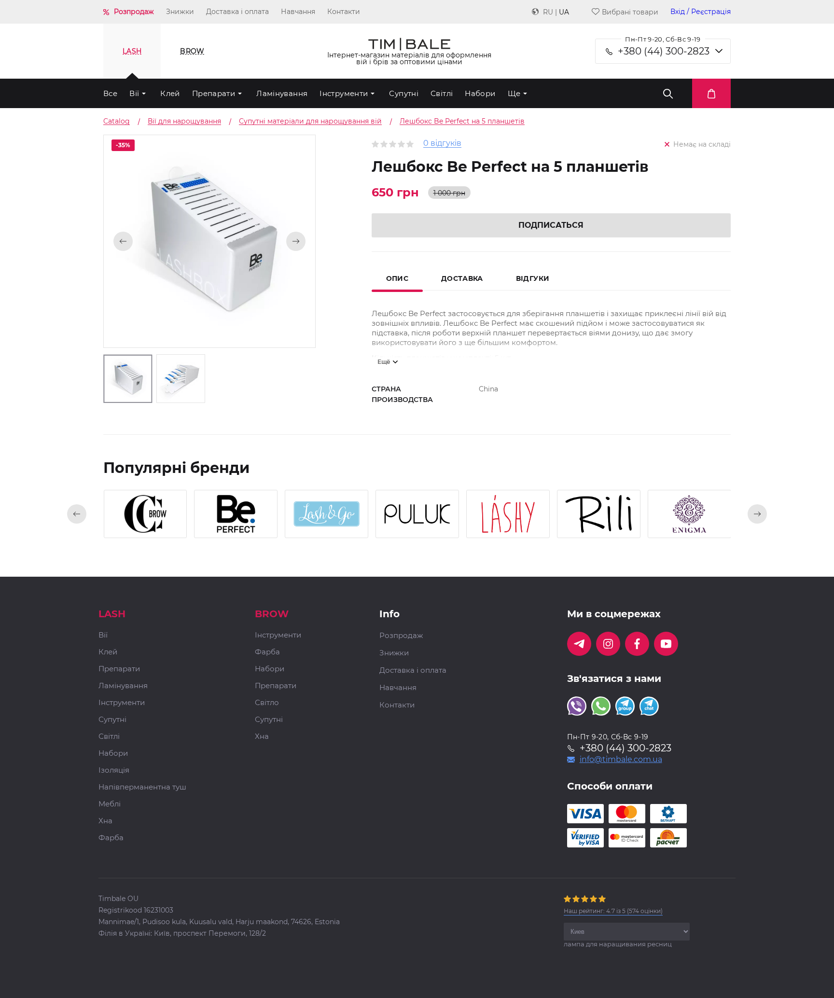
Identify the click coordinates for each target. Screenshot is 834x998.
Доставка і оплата (237, 11)
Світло (267, 703)
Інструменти (344, 93)
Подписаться (551, 225)
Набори (480, 93)
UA (564, 12)
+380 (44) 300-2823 (663, 51)
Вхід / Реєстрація (700, 11)
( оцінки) (613, 911)
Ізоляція (113, 770)
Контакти (343, 11)
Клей (170, 93)
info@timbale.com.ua (621, 759)
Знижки (180, 11)
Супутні (403, 93)
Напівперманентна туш (142, 787)
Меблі (109, 804)
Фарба (111, 838)
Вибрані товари (630, 11)
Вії (134, 93)
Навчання (298, 11)
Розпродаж (134, 11)
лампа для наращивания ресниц (618, 944)
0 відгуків (442, 143)
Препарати (213, 93)
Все (110, 93)
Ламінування (281, 93)
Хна (105, 821)
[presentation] (76, 514)
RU (548, 12)
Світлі (442, 93)
